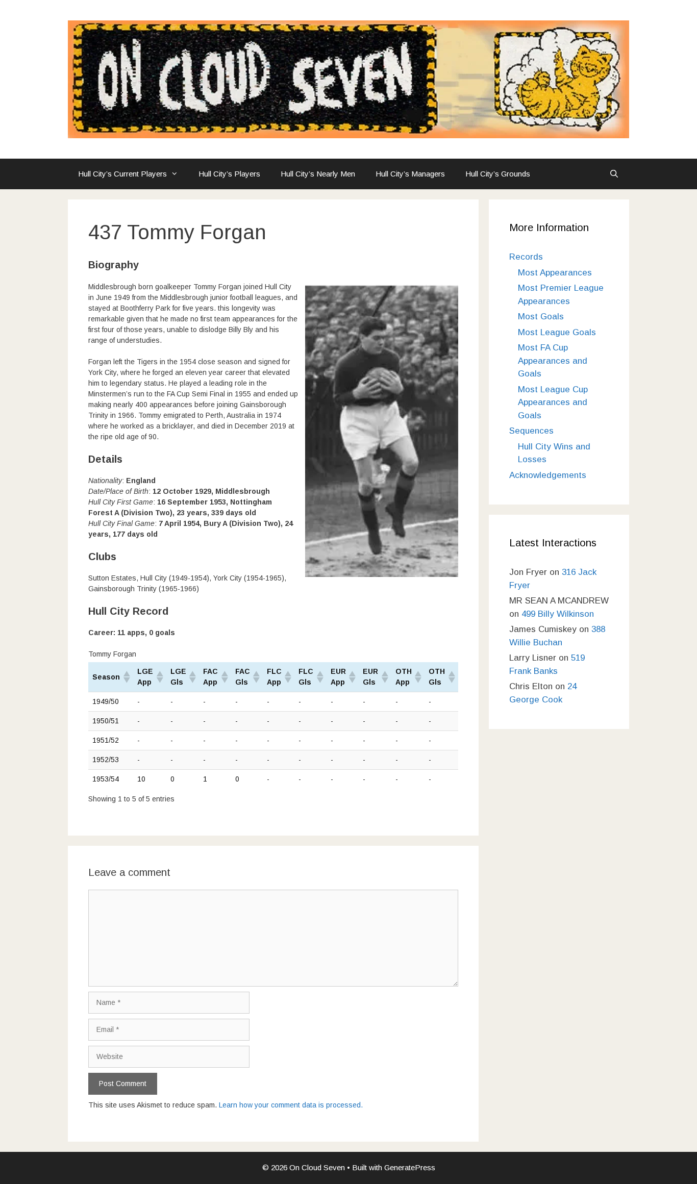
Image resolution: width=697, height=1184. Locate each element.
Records (526, 257)
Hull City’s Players (229, 173)
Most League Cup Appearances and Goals (553, 402)
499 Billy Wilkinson (557, 614)
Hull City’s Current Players (122, 173)
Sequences (531, 431)
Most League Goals (557, 332)
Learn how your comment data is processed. (291, 1105)
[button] (126, 677)
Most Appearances (555, 273)
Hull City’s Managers (410, 173)
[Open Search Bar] (614, 174)
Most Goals (541, 316)
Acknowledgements (547, 475)
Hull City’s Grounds (497, 173)
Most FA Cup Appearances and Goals (552, 361)
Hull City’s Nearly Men (318, 173)
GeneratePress (409, 1167)
